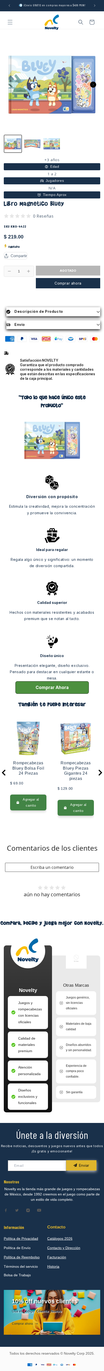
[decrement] (9, 271)
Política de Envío (17, 1248)
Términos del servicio (21, 1266)
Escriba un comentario (52, 867)
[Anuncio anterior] (9, 5)
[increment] (28, 271)
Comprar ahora (68, 283)
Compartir (19, 256)
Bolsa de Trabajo (17, 1275)
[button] (10, 22)
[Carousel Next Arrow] (93, 85)
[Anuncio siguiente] (94, 5)
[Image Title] (6, 1210)
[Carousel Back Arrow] (4, 773)
